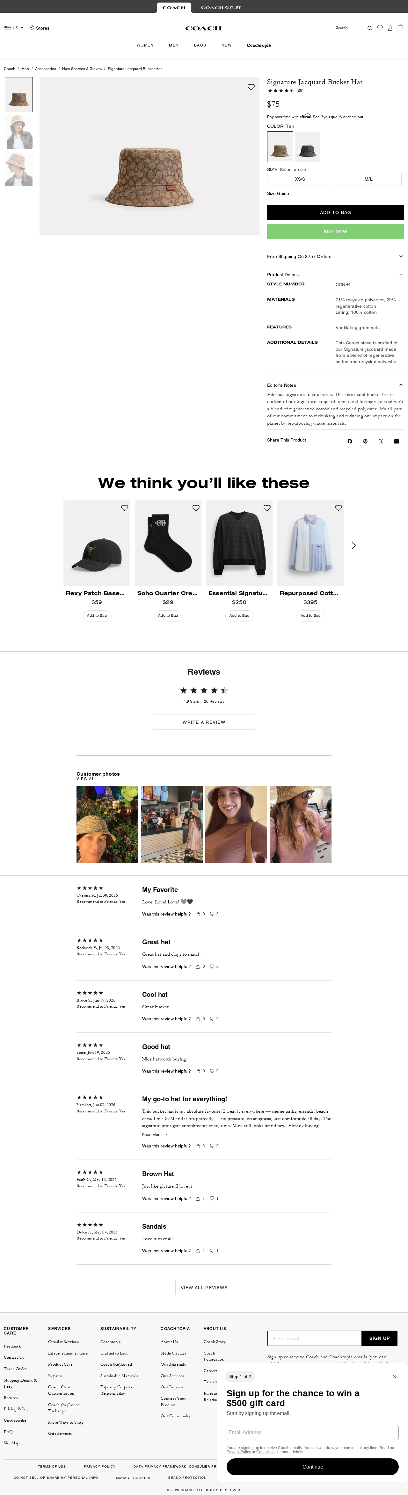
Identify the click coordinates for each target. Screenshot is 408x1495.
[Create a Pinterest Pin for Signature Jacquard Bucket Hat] (365, 441)
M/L (369, 179)
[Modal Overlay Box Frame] (312, 1422)
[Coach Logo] (204, 28)
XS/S (300, 179)
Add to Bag (336, 212)
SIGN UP (379, 1338)
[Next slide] (359, 545)
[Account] (390, 28)
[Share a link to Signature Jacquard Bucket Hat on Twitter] (381, 441)
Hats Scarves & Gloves (82, 69)
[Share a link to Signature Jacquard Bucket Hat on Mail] (396, 441)
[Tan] (280, 146)
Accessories (45, 69)
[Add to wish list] (251, 87)
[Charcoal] (308, 146)
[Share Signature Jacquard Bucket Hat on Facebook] (350, 441)
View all (86, 779)
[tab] (174, 8)
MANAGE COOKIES (133, 1478)
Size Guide (278, 193)
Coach (9, 69)
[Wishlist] (380, 28)
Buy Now (336, 231)
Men (25, 69)
